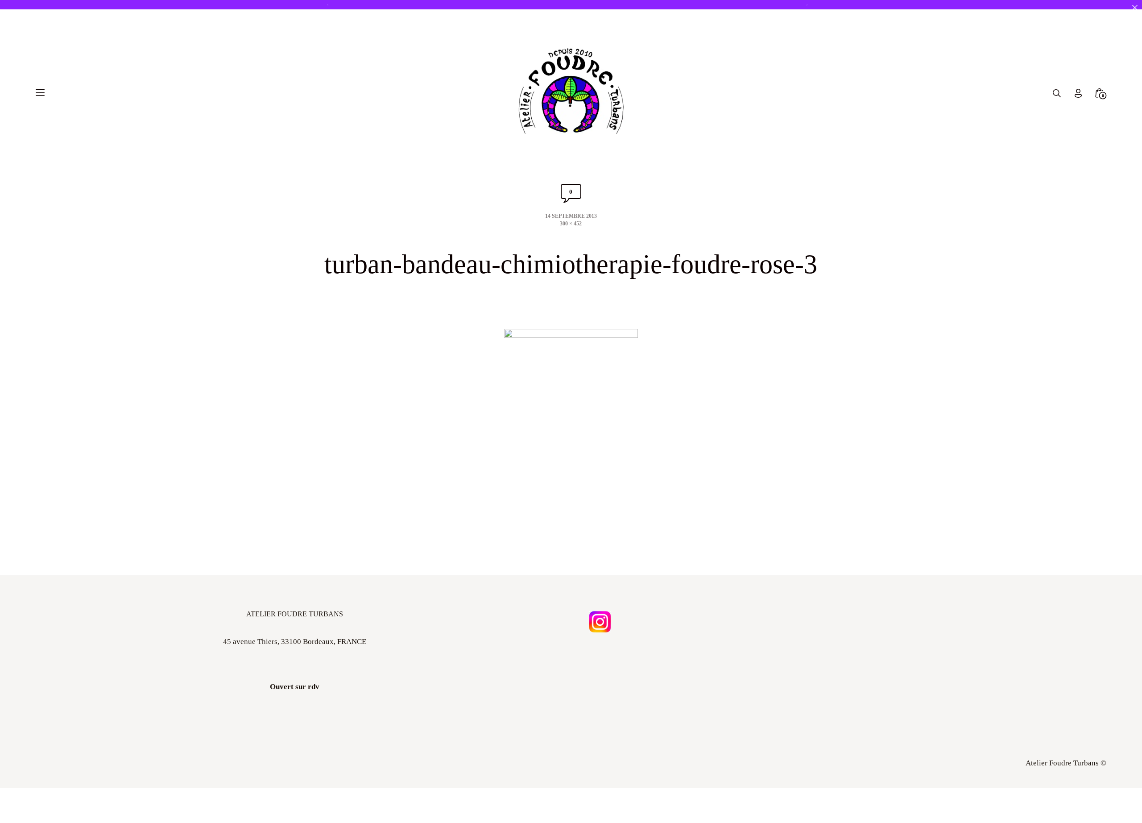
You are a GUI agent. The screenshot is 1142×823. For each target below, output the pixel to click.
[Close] (1134, 7)
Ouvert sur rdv (294, 686)
